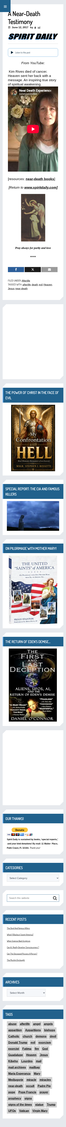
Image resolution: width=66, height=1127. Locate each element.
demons (41, 1036)
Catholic (13, 1036)
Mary (37, 1073)
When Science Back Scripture (18, 941)
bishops (49, 1030)
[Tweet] (33, 269)
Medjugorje (15, 1079)
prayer (44, 1092)
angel (36, 1023)
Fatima (26, 1048)
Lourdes (27, 1061)
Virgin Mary (40, 1110)
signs (28, 1098)
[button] (5, 6)
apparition (15, 1030)
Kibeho (13, 1061)
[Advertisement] (33, 341)
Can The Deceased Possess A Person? (22, 953)
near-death (21, 288)
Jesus (11, 288)
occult (30, 1085)
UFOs (12, 1110)
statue (39, 1104)
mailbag (34, 1067)
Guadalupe (15, 1054)
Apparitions (33, 1030)
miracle (31, 1079)
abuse (12, 1023)
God (45, 1048)
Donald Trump (17, 1042)
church (27, 1036)
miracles (45, 1079)
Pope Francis (27, 1092)
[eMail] (49, 269)
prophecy (14, 1098)
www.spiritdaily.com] (41, 187)
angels (48, 1023)
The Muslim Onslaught (16, 960)
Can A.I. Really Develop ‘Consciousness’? (23, 947)
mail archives (17, 1067)
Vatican (24, 1110)
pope (11, 1092)
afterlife (27, 284)
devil (53, 1036)
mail (38, 1061)
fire (37, 1048)
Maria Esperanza (19, 1073)
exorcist (13, 1048)
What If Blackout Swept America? (20, 934)
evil (41, 284)
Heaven (47, 284)
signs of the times (20, 1104)
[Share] (16, 269)
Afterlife (26, 280)
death (35, 284)
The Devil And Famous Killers (18, 928)
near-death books (40, 179)
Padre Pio (44, 1085)
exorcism (45, 1042)
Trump (51, 1104)
